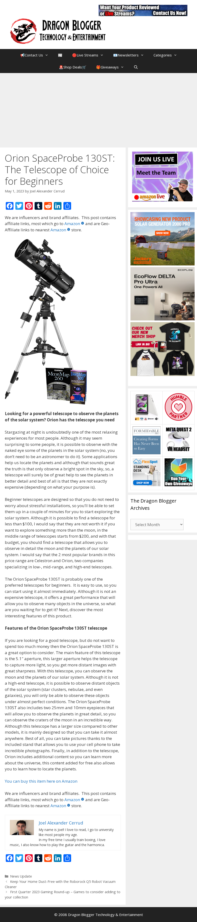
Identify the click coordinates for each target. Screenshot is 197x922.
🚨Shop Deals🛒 (72, 67)
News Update (21, 876)
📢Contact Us (31, 55)
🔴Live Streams (85, 55)
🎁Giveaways (107, 67)
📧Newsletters (126, 55)
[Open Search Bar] (136, 67)
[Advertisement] (98, 109)
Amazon (72, 223)
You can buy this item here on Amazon (41, 781)
